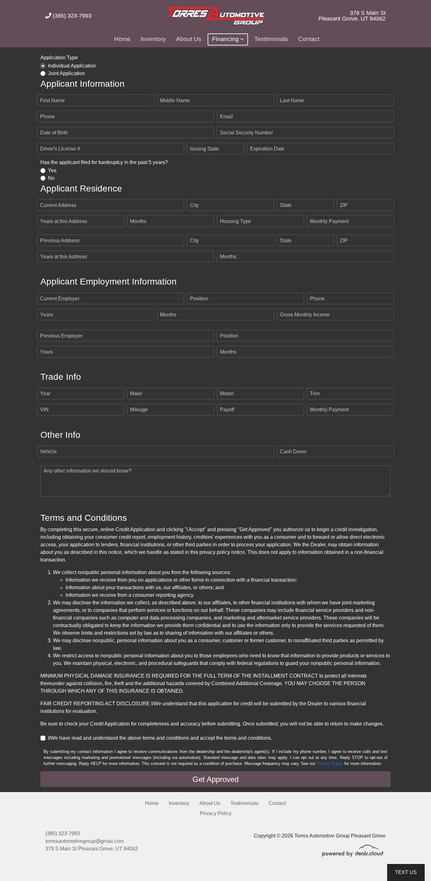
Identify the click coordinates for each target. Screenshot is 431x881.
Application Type (59, 57)
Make (136, 393)
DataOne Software (145, 870)
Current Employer (60, 298)
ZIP (344, 205)
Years (46, 314)
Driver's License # (60, 148)
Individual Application (72, 65)
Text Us (406, 872)
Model (227, 393)
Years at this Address (63, 221)
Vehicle (48, 451)
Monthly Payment (329, 221)
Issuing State (204, 148)
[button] (228, 39)
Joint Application (66, 73)
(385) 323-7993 (71, 15)
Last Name (292, 100)
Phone (47, 116)
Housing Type (235, 221)
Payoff (227, 409)
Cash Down (293, 451)
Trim (315, 393)
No (51, 178)
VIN (44, 409)
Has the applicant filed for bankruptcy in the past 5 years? (104, 162)
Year (45, 393)
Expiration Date (267, 148)
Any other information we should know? (88, 470)
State (286, 205)
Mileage (139, 409)
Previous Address (60, 240)
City (194, 205)
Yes (52, 170)
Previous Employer (61, 335)
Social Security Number (246, 132)
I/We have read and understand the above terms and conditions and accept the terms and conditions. (160, 738)
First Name (52, 100)
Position (199, 298)
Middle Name (175, 100)
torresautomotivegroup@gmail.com (84, 841)
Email (226, 116)
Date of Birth (54, 132)
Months (138, 221)
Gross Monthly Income (305, 314)
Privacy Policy (329, 763)
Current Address (58, 205)
